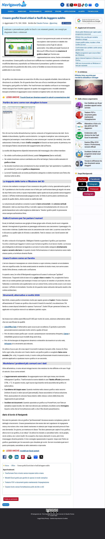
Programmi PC (35, 11)
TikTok (82, 189)
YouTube (82, 179)
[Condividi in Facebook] (4, 458)
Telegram (93, 184)
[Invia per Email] (35, 459)
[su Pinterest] (79, 6)
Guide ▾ (11, 11)
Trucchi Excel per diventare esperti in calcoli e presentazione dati (45, 97)
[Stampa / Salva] (29, 457)
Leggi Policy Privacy (43, 518)
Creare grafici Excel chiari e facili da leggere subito (33, 17)
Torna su (6, 504)
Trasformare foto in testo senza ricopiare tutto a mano (24, 473)
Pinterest (94, 189)
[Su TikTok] (83, 6)
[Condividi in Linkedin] (17, 458)
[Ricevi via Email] (90, 6)
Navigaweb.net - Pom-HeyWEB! (41, 514)
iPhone (58, 11)
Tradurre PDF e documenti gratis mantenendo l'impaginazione (27, 482)
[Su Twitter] (71, 6)
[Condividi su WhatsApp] (10, 458)
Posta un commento (11, 499)
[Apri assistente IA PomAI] (62, 5)
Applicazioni (69, 11)
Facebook (95, 179)
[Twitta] (41, 458)
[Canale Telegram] (86, 6)
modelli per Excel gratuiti (29, 451)
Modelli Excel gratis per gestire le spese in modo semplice (26, 478)
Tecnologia (93, 11)
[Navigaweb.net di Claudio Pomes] (14, 8)
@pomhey (53, 23)
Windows (22, 11)
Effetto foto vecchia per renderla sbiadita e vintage (86, 76)
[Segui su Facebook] (68, 6)
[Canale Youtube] (75, 5)
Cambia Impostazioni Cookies (59, 518)
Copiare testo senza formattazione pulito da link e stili (24, 487)
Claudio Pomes (42, 23)
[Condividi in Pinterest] (23, 459)
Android (48, 11)
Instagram (88, 194)
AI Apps (81, 11)
